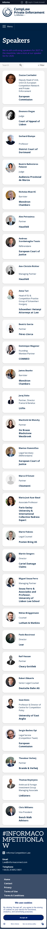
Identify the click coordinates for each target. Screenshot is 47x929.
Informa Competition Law (18, 852)
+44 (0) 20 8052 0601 (12, 869)
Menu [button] (10, 26)
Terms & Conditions (14, 895)
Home (7, 879)
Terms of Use (11, 891)
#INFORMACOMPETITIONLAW (23, 839)
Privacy (7, 887)
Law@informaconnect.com (15, 862)
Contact (8, 883)
